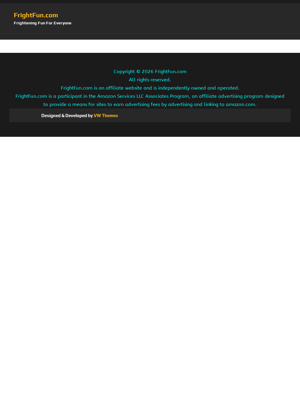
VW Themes (105, 115)
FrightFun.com (36, 15)
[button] (150, 37)
